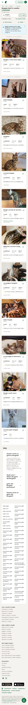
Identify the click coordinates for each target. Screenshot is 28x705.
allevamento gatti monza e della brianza (7, 589)
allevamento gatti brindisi (19, 535)
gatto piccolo (6, 516)
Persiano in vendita (7, 637)
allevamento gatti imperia (7, 598)
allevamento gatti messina (19, 547)
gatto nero (5, 508)
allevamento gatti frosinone (19, 600)
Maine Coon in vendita (7, 627)
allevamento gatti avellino (7, 576)
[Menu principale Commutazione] (2, 2)
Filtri (24, 15)
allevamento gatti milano (7, 531)
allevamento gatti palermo (7, 544)
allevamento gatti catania (7, 552)
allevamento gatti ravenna (7, 572)
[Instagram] (6, 678)
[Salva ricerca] (24, 700)
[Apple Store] (19, 684)
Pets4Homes (7, 688)
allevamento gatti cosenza (19, 596)
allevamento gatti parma (7, 594)
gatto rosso (6, 514)
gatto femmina (7, 528)
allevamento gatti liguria (19, 519)
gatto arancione (7, 511)
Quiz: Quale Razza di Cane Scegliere (11, 655)
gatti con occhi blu (8, 519)
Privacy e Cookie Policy (12, 699)
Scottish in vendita (6, 635)
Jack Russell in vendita (8, 619)
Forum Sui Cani (6, 651)
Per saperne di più (20, 18)
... (14, 6)
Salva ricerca (8, 22)
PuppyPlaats (21, 688)
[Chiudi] (24, 26)
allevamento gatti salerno (19, 539)
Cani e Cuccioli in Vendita (8, 607)
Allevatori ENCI (6, 673)
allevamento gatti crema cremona (19, 592)
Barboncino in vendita (7, 611)
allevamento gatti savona (7, 548)
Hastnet (14, 688)
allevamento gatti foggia (19, 584)
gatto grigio (6, 506)
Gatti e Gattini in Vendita (8, 625)
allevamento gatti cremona (19, 551)
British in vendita (6, 629)
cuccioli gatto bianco (6, 522)
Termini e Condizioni (7, 671)
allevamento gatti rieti (7, 584)
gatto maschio (6, 525)
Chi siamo (4, 663)
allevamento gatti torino (7, 535)
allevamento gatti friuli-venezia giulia (20, 563)
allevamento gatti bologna (7, 568)
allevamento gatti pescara (19, 543)
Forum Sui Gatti (6, 653)
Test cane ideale (6, 675)
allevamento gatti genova (19, 559)
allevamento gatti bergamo (19, 571)
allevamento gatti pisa (19, 576)
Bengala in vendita (6, 633)
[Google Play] (7, 684)
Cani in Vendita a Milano (8, 645)
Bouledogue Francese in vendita (10, 617)
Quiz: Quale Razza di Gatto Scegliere (11, 657)
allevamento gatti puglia (19, 523)
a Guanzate (6, 10)
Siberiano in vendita (7, 639)
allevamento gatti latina (7, 560)
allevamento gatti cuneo (19, 510)
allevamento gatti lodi (19, 555)
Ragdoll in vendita (6, 631)
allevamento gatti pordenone (7, 580)
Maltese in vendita (6, 621)
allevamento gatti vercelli (19, 567)
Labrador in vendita (7, 613)
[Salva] (23, 60)
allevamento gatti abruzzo (7, 556)
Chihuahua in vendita (7, 609)
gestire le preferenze (7, 700)
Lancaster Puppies (6, 692)
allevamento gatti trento (19, 580)
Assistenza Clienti (6, 667)
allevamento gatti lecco (7, 564)
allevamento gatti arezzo (19, 506)
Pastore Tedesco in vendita (9, 615)
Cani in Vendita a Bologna (8, 649)
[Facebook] (3, 678)
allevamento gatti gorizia (19, 588)
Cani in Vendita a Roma (8, 647)
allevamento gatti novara (19, 531)
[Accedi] (25, 2)
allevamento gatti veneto (19, 527)
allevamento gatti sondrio (19, 515)
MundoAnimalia (6, 690)
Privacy (3, 665)
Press (3, 669)
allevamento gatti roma (7, 540)
